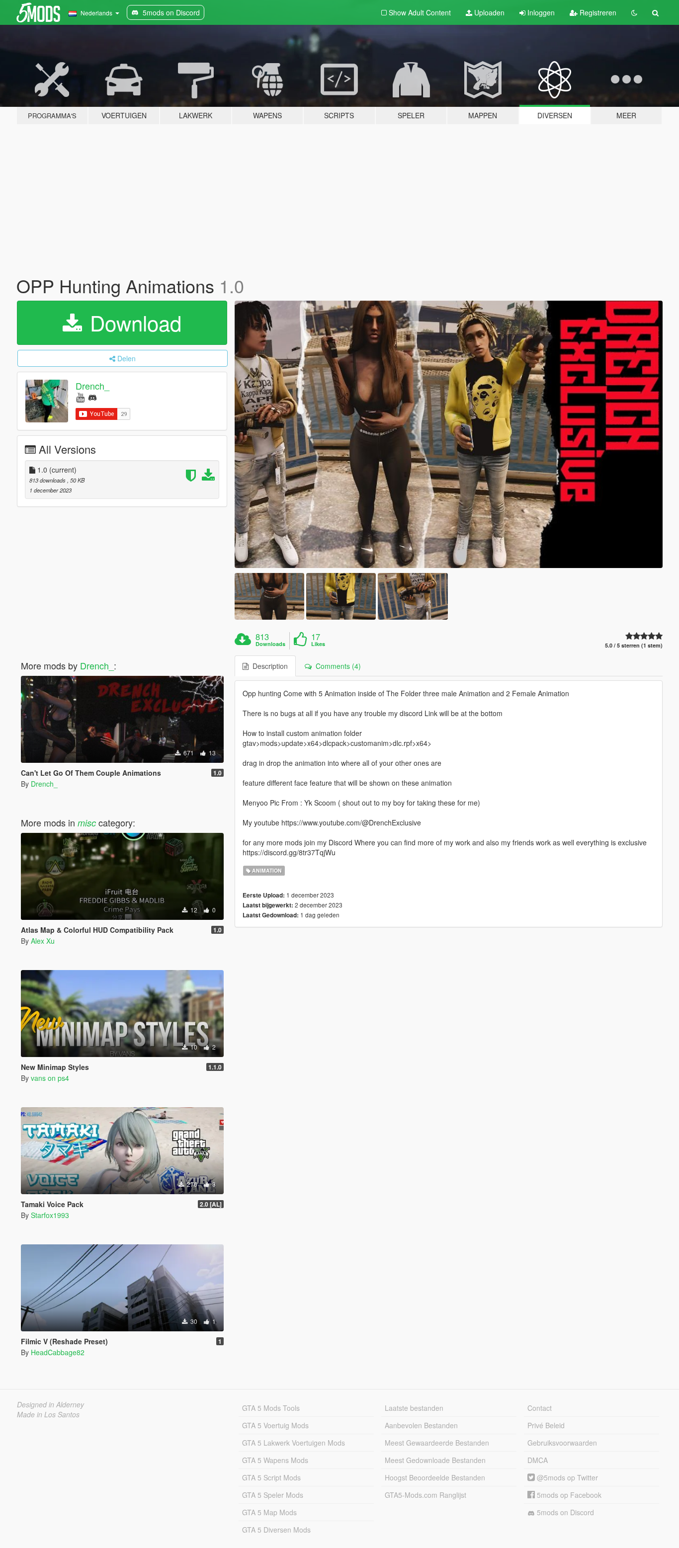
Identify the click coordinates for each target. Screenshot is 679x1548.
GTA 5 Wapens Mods (275, 1460)
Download (132, 322)
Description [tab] (268, 666)
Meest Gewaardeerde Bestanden (437, 1443)
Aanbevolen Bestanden (421, 1425)
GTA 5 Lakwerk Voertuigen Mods (293, 1443)
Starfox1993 (50, 1215)
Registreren (597, 12)
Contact (539, 1408)
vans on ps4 (50, 1078)
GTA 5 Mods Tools (271, 1408)
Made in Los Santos (48, 1414)
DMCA (537, 1460)
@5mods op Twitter (566, 1477)
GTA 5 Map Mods (269, 1512)
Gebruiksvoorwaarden (562, 1443)
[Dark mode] (634, 12)
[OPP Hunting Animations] (449, 435)
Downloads (270, 644)
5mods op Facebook (568, 1495)
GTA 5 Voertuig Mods (275, 1425)
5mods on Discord (564, 1512)
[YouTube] (80, 397)
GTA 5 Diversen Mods (276, 1530)
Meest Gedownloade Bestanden (435, 1460)
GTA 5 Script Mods (271, 1477)
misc (87, 822)
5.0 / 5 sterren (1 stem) (634, 645)
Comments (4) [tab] (336, 666)
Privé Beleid (546, 1425)
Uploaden (488, 12)
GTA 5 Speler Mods (272, 1495)
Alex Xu (43, 941)
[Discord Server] (92, 397)
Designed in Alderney (50, 1404)
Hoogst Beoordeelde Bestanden (435, 1477)
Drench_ (92, 385)
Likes (318, 644)
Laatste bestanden (414, 1408)
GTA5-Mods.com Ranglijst (425, 1495)
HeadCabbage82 (58, 1352)
